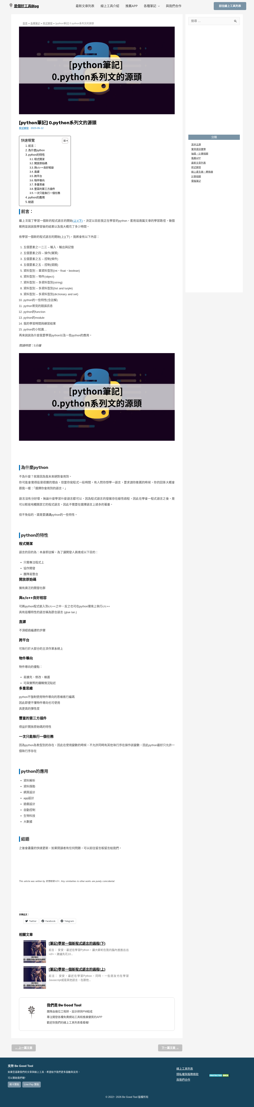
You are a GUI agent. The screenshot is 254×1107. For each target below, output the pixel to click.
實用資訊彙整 (198, 149)
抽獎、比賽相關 (199, 153)
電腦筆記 (196, 181)
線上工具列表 (184, 1068)
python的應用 (36, 197)
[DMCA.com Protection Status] (219, 1075)
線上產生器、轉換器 (202, 171)
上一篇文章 (23, 1047)
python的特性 (36, 154)
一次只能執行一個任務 (47, 192)
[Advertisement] (97, 451)
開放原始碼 (40, 163)
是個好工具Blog (26, 6)
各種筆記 (150, 6)
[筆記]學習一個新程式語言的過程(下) (77, 943)
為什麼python (36, 150)
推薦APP (131, 6)
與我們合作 (173, 6)
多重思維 (39, 184)
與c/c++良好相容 (44, 167)
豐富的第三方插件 (44, 188)
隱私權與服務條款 (187, 1074)
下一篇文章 (170, 1047)
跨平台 (38, 176)
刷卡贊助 (14, 1084)
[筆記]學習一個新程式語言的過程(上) (77, 969)
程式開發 (24, 128)
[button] (63, 141)
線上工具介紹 (110, 6)
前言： (32, 145)
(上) (75, 220)
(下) (80, 220)
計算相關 (196, 176)
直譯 (36, 171)
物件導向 (39, 180)
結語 (31, 201)
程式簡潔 (39, 159)
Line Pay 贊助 (31, 1084)
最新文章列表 (85, 6)
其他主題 (196, 144)
